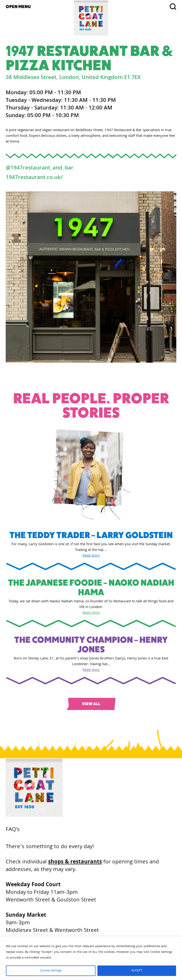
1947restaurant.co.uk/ (34, 178)
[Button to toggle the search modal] (147, 6)
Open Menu (18, 6)
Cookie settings (51, 970)
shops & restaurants (75, 862)
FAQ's (13, 830)
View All (91, 703)
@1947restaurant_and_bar (39, 168)
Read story (91, 556)
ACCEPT (136, 970)
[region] (91, 958)
